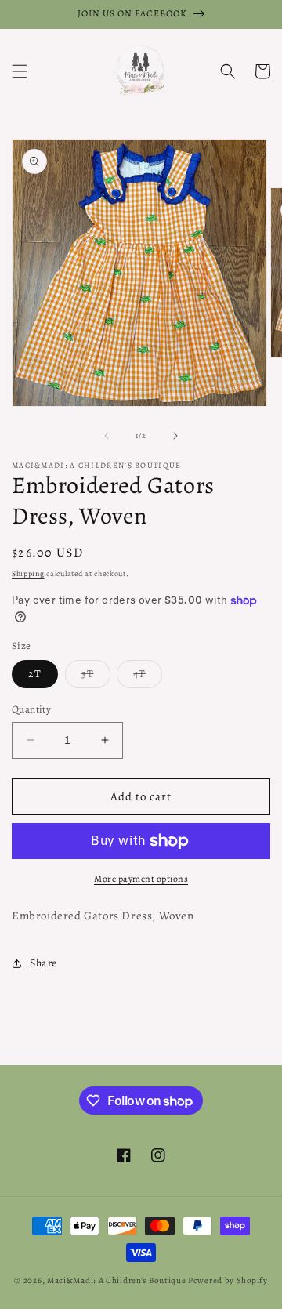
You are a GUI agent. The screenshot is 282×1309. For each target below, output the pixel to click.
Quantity (31, 709)
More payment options (141, 878)
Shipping (28, 573)
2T (35, 673)
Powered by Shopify (228, 1280)
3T (95, 676)
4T (147, 676)
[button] (19, 71)
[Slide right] (175, 436)
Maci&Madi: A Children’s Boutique (117, 1280)
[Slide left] (106, 436)
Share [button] (43, 962)
